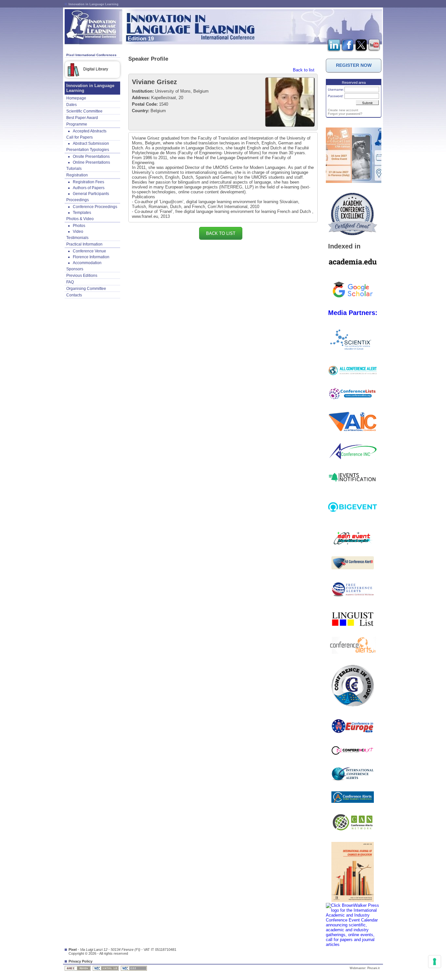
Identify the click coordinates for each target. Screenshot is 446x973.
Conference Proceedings (95, 206)
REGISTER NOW (354, 65)
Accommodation (87, 263)
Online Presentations (91, 162)
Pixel (73, 949)
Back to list (303, 69)
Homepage (76, 98)
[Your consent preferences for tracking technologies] (434, 961)
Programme (76, 124)
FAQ (70, 282)
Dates (71, 104)
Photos (79, 225)
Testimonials (77, 237)
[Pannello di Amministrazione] (78, 968)
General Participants (91, 193)
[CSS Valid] (134, 968)
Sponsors (74, 269)
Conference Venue (89, 251)
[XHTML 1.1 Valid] (106, 968)
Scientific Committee (84, 111)
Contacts (74, 295)
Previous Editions (81, 275)
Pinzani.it (373, 968)
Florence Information (91, 257)
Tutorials (74, 168)
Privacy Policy (80, 961)
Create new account (343, 110)
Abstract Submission (91, 143)
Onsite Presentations (91, 156)
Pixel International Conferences (91, 55)
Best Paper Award (82, 117)
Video (78, 231)
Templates (82, 212)
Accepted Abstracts (89, 131)
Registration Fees (88, 182)
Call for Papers (79, 137)
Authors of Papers (88, 188)
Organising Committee (86, 288)
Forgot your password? (345, 113)
